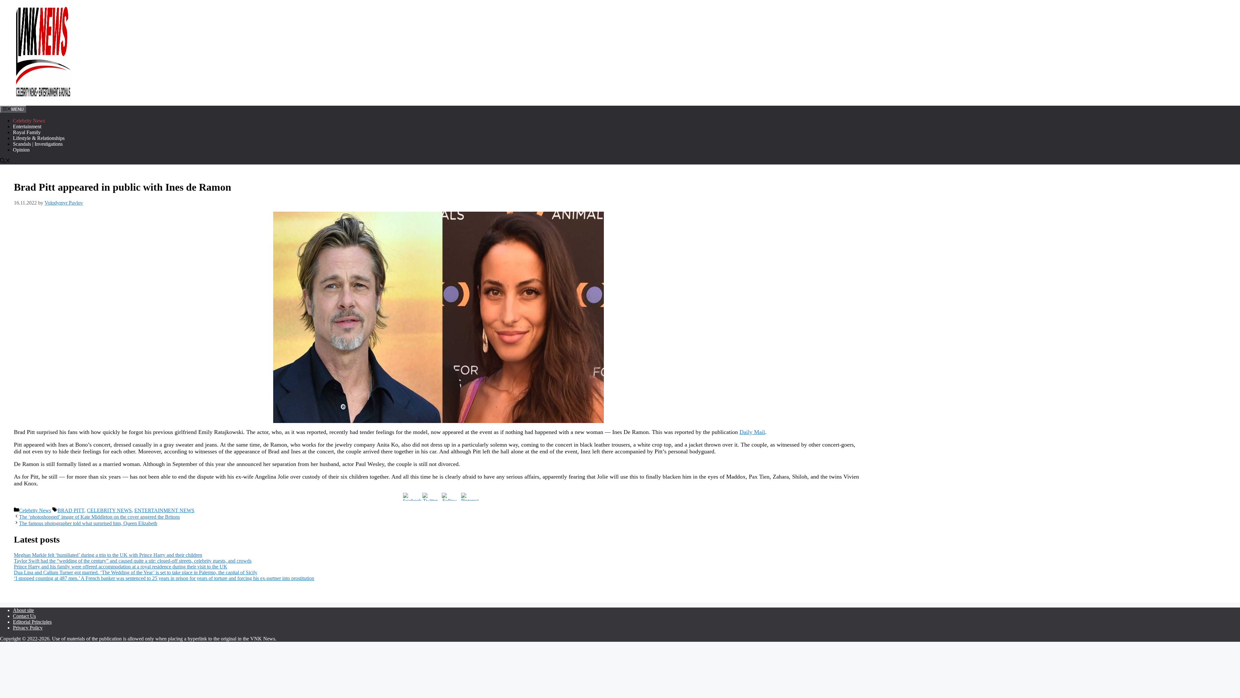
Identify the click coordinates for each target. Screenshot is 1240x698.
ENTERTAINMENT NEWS (164, 510)
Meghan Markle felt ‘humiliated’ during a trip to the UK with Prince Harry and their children (108, 555)
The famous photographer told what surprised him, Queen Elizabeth (88, 523)
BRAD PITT (70, 510)
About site (23, 610)
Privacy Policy (28, 627)
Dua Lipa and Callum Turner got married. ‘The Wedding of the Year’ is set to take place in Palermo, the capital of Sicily (135, 572)
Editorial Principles (32, 622)
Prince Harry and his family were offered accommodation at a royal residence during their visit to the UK (120, 566)
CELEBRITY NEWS (109, 510)
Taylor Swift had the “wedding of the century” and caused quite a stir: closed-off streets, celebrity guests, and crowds (133, 561)
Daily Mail (752, 432)
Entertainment (27, 126)
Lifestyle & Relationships (39, 138)
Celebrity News (29, 120)
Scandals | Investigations (38, 144)
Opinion (21, 150)
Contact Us (24, 616)
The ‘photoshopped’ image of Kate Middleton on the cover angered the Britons (99, 517)
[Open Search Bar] (5, 161)
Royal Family (27, 132)
